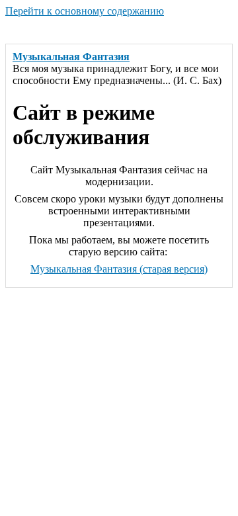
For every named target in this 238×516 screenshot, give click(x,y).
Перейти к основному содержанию (84, 11)
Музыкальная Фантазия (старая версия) (119, 269)
